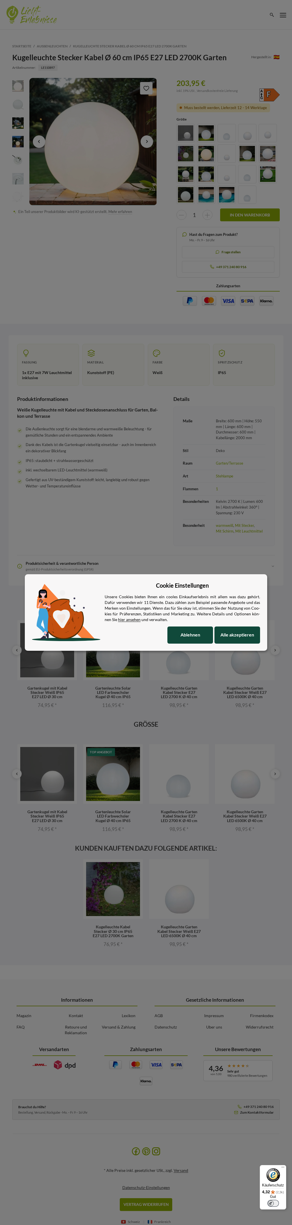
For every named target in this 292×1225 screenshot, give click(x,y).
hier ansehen (129, 619)
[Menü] (282, 1168)
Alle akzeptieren (237, 634)
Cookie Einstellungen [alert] (182, 585)
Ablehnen (190, 634)
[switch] (273, 1203)
